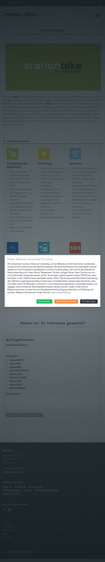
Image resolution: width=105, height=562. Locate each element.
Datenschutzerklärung (61, 293)
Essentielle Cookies (66, 301)
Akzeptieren (44, 301)
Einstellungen (89, 301)
